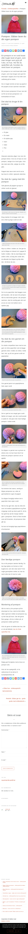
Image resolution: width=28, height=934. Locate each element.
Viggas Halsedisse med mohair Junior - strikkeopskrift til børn (14, 882)
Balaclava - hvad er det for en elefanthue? (12, 908)
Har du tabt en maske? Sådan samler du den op (13, 911)
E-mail (3, 760)
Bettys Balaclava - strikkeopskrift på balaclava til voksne (13, 890)
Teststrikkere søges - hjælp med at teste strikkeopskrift (14, 893)
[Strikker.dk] (8, 4)
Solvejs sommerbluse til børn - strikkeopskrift (12, 905)
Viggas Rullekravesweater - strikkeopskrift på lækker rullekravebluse (14, 886)
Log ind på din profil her (8, 780)
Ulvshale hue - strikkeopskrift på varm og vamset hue (14, 895)
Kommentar (5, 730)
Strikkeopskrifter (13, 8)
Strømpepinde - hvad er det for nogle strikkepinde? (14, 898)
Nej (19, 931)
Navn (3, 752)
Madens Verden (5, 921)
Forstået (11, 931)
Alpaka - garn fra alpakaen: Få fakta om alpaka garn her (14, 902)
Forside (3, 8)
